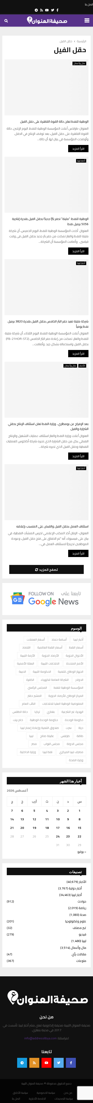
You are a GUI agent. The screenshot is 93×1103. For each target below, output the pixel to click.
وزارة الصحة (76, 760)
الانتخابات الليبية (50, 663)
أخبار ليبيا (81, 161)
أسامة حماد (59, 639)
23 (68, 836)
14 (12, 819)
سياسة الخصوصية (46, 1093)
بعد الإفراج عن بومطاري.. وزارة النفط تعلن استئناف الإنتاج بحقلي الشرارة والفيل (48, 426)
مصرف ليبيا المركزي (71, 752)
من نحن (68, 1093)
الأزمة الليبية (27, 655)
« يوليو (81, 852)
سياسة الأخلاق (20, 1093)
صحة (83, 915)
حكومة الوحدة (74, 720)
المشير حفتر (35, 695)
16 (68, 828)
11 (47, 819)
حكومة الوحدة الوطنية (44, 720)
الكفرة (30, 679)
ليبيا (31, 736)
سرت (69, 727)
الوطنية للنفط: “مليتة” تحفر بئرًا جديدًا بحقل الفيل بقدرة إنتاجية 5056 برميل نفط (50, 221)
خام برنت (18, 720)
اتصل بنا (89, 4)
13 (22, 819)
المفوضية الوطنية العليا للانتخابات (62, 703)
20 (22, 828)
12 (34, 819)
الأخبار (82, 366)
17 (58, 828)
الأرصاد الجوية (50, 655)
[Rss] (34, 1063)
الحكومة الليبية (42, 671)
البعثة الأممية (25, 663)
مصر (34, 743)
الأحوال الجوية (74, 655)
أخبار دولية (75, 888)
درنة (80, 727)
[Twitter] (59, 1063)
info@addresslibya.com (40, 1038)
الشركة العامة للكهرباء (55, 679)
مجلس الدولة (75, 743)
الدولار (79, 679)
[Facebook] (71, 1063)
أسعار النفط (76, 647)
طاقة (80, 736)
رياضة (82, 908)
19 (34, 828)
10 (58, 819)
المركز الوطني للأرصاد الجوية (65, 695)
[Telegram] (22, 1063)
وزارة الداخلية (28, 752)
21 (12, 828)
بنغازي (51, 711)
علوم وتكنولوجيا (75, 921)
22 (79, 836)
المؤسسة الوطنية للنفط (68, 687)
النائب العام (28, 703)
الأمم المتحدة (74, 663)
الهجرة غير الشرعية (72, 711)
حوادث (82, 901)
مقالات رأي (79, 954)
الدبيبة (22, 671)
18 (47, 828)
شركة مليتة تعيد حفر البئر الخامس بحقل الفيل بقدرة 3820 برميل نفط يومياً (48, 323)
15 (79, 828)
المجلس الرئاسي (37, 687)
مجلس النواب (52, 743)
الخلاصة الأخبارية (37, 1099)
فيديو (82, 934)
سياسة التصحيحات (64, 1099)
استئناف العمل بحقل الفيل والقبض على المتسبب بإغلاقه (52, 526)
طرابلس (65, 736)
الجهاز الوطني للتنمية (70, 671)
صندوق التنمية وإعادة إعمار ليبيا (39, 727)
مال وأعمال (79, 63)
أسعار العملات (36, 639)
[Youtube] (46, 1063)
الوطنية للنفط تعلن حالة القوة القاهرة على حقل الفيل (54, 121)
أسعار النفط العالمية (49, 647)
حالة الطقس (20, 711)
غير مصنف (79, 928)
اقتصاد (26, 647)
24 (58, 836)
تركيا (37, 711)
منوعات (81, 961)
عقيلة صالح (47, 736)
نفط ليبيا (47, 752)
